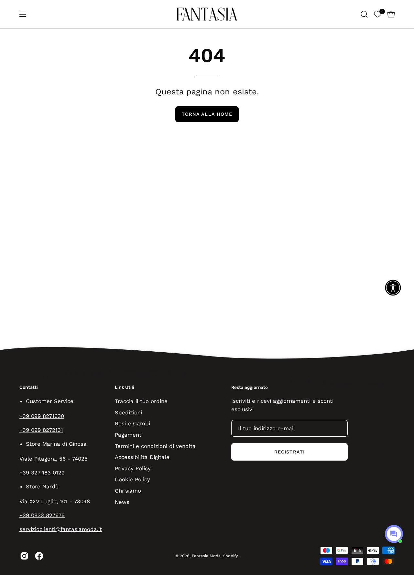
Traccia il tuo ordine (141, 401)
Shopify (230, 555)
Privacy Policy (133, 468)
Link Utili (124, 387)
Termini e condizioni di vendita (155, 445)
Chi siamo (128, 490)
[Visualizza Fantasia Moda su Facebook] (39, 556)
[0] (377, 14)
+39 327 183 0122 (42, 472)
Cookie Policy (132, 479)
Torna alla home (207, 114)
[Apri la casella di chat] (394, 534)
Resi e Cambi (132, 423)
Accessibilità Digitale (142, 457)
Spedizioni (128, 412)
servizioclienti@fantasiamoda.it (60, 529)
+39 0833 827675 (42, 515)
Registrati (289, 451)
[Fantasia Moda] (207, 14)
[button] (364, 14)
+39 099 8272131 (41, 430)
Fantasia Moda (206, 555)
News (122, 501)
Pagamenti (129, 434)
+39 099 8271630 (41, 416)
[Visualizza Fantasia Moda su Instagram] (24, 556)
